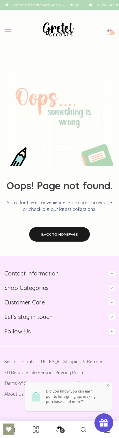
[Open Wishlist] (8, 429)
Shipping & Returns (83, 361)
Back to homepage (59, 234)
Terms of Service (22, 383)
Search (11, 361)
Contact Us (34, 361)
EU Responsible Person (28, 372)
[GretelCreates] (58, 31)
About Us (14, 394)
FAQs (54, 361)
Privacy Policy (70, 372)
